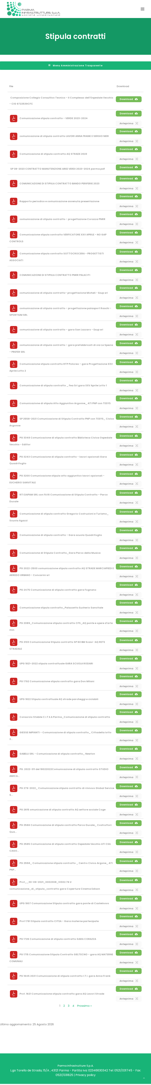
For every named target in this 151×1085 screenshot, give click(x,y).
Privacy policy (86, 1075)
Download (126, 99)
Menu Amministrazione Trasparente (77, 65)
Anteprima (127, 123)
